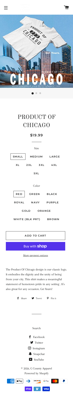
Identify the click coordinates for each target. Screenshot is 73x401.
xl (18, 164)
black (52, 194)
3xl (41, 164)
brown (53, 219)
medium (36, 156)
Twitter (38, 342)
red (19, 194)
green (34, 194)
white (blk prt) (26, 219)
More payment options (35, 255)
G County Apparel (41, 368)
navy (35, 202)
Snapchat (39, 354)
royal (19, 202)
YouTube (38, 359)
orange (44, 210)
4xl (54, 164)
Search (36, 328)
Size (36, 148)
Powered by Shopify (37, 373)
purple (53, 202)
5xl (36, 173)
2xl (29, 164)
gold (26, 210)
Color (36, 186)
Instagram (38, 348)
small (18, 156)
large (54, 156)
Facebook (38, 337)
